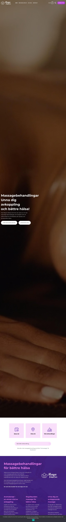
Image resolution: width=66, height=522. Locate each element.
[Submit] (49, 443)
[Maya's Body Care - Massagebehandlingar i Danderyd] (6, 2)
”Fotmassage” (43, 448)
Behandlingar (23, 2)
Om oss (30, 2)
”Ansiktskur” (33, 450)
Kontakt (35, 2)
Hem (16, 2)
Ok (33, 520)
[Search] (55, 2)
